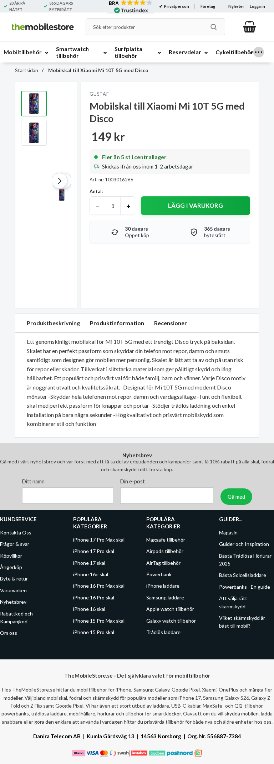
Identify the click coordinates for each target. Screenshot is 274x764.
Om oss (8, 633)
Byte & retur (14, 578)
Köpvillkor (11, 556)
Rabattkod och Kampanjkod (16, 617)
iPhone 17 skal (89, 563)
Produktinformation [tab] (117, 323)
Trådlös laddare (163, 632)
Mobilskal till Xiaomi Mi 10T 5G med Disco (97, 70)
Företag (208, 6)
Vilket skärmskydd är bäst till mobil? (242, 622)
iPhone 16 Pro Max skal (99, 586)
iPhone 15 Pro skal (93, 632)
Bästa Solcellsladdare (242, 575)
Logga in (257, 6)
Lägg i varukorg (195, 205)
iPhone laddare (162, 586)
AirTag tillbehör (163, 563)
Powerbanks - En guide (244, 587)
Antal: (96, 191)
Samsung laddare (165, 597)
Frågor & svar (14, 544)
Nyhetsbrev (13, 602)
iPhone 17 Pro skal (93, 551)
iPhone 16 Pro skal (93, 597)
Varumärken (13, 590)
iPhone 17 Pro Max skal (99, 540)
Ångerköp (11, 567)
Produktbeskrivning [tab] (53, 323)
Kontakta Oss (15, 532)
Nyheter (236, 6)
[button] (59, 181)
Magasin (228, 532)
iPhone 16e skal (90, 574)
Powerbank (159, 574)
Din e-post (132, 481)
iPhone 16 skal (89, 609)
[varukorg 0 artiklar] (250, 27)
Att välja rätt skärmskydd (233, 602)
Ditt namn (33, 481)
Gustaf (99, 94)
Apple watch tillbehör (170, 609)
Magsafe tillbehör (165, 540)
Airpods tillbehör (164, 551)
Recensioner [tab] (170, 323)
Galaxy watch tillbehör (171, 621)
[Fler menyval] (258, 52)
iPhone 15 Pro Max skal (99, 621)
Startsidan (26, 70)
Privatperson (176, 6)
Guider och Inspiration (244, 544)
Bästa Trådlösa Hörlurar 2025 (245, 560)
